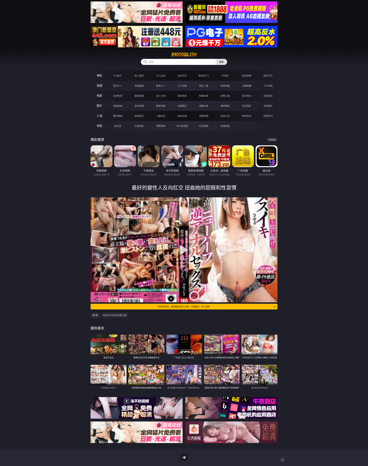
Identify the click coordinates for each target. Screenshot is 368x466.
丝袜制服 (225, 85)
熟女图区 (246, 105)
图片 (99, 106)
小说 (99, 116)
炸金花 (225, 75)
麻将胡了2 (203, 75)
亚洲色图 (139, 105)
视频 (99, 86)
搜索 (221, 61)
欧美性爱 (182, 95)
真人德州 (139, 75)
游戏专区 (182, 75)
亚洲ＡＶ (117, 85)
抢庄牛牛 (268, 75)
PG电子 (118, 75)
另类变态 (268, 95)
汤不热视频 (182, 126)
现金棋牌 (246, 75)
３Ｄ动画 (182, 85)
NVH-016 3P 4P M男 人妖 (114, 315)
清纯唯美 (225, 105)
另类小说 (225, 115)
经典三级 (225, 95)
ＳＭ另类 (268, 85)
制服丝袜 (203, 95)
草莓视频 (160, 126)
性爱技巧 (268, 115)
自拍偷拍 (139, 85)
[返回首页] (282, 459)
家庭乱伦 (139, 115)
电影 (99, 96)
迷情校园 (203, 115)
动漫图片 (182, 105)
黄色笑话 (246, 115)
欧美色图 (160, 105)
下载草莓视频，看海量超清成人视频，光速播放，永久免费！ (184, 306)
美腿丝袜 (203, 105)
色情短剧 (225, 126)
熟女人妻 (203, 85)
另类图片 (268, 105)
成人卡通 (160, 95)
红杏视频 (203, 126)
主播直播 (246, 85)
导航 (99, 126)
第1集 (95, 315)
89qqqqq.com (184, 54)
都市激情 (117, 115)
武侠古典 (182, 115)
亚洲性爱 (117, 95)
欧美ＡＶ (160, 85)
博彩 (99, 76)
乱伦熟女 (246, 95)
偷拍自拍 (139, 95)
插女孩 (117, 126)
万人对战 (160, 75)
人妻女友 (160, 115)
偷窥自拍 (117, 105)
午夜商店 (139, 126)
